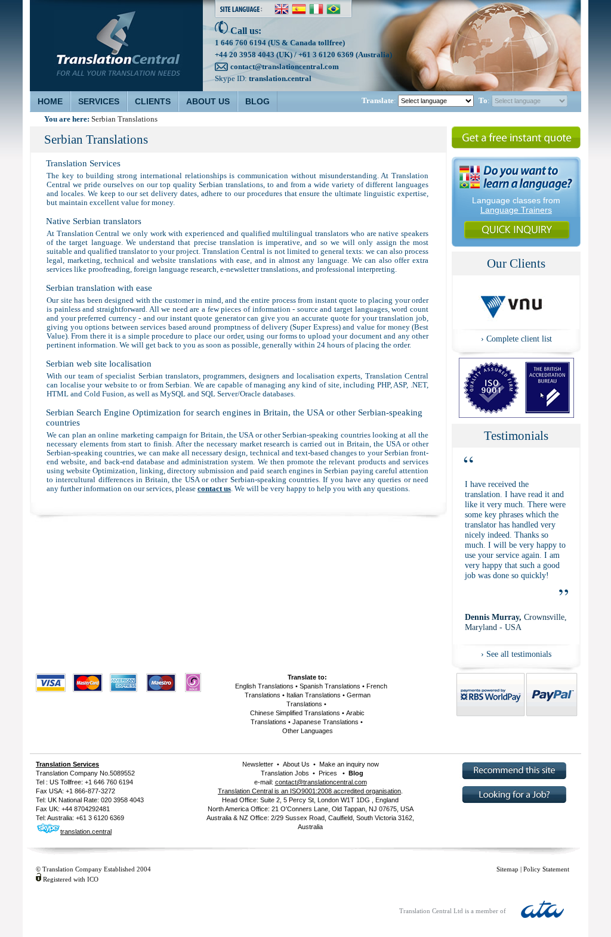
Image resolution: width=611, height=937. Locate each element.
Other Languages (307, 730)
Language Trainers (516, 210)
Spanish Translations (330, 686)
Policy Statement (546, 869)
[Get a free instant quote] (516, 147)
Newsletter (257, 764)
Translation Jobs (285, 773)
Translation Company (67, 773)
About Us (296, 764)
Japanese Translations (325, 721)
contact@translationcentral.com (284, 66)
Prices (328, 773)
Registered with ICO (70, 879)
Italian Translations (313, 695)
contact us (214, 489)
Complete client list (519, 338)
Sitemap (507, 869)
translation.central (280, 78)
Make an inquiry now (348, 764)
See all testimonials (518, 654)
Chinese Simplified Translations (295, 712)
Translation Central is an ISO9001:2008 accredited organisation (309, 791)
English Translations (264, 686)
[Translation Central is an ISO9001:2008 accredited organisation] (516, 414)
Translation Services (67, 764)
